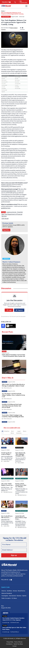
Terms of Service (18, 642)
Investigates (5, 595)
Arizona (15, 590)
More (24, 431)
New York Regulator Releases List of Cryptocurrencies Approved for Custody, (12, 13)
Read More (6, 230)
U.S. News (14, 598)
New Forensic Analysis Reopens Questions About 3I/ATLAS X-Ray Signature (13, 619)
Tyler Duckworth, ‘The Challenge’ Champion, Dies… (20, 454)
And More (12, 432)
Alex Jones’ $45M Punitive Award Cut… (7, 484)
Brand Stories (21, 590)
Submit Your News (18, 644)
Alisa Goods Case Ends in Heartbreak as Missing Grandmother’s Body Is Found (13, 385)
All (2, 431)
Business (19, 595)
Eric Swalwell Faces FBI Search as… (7, 516)
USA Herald (5, 218)
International (12, 595)
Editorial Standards (7, 593)
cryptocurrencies (11, 212)
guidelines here (5, 208)
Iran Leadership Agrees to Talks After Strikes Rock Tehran (14, 628)
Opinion (24, 595)
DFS (14, 51)
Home (2, 11)
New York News (6, 16)
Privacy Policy (10, 642)
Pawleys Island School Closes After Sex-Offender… (20, 485)
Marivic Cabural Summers (11, 262)
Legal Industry (18, 432)
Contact (14, 646)
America (6, 431)
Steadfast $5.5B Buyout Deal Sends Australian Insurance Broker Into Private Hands (12, 406)
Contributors (9, 644)
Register (19, 310)
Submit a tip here (6, 184)
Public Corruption (6, 598)
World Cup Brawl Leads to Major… (6, 453)
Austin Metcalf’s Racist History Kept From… (21, 517)
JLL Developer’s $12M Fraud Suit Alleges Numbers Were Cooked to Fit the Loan (13, 395)
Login (9, 310)
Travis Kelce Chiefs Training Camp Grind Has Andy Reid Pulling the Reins (13, 415)
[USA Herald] (6, 6)
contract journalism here (8, 191)
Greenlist (20, 212)
